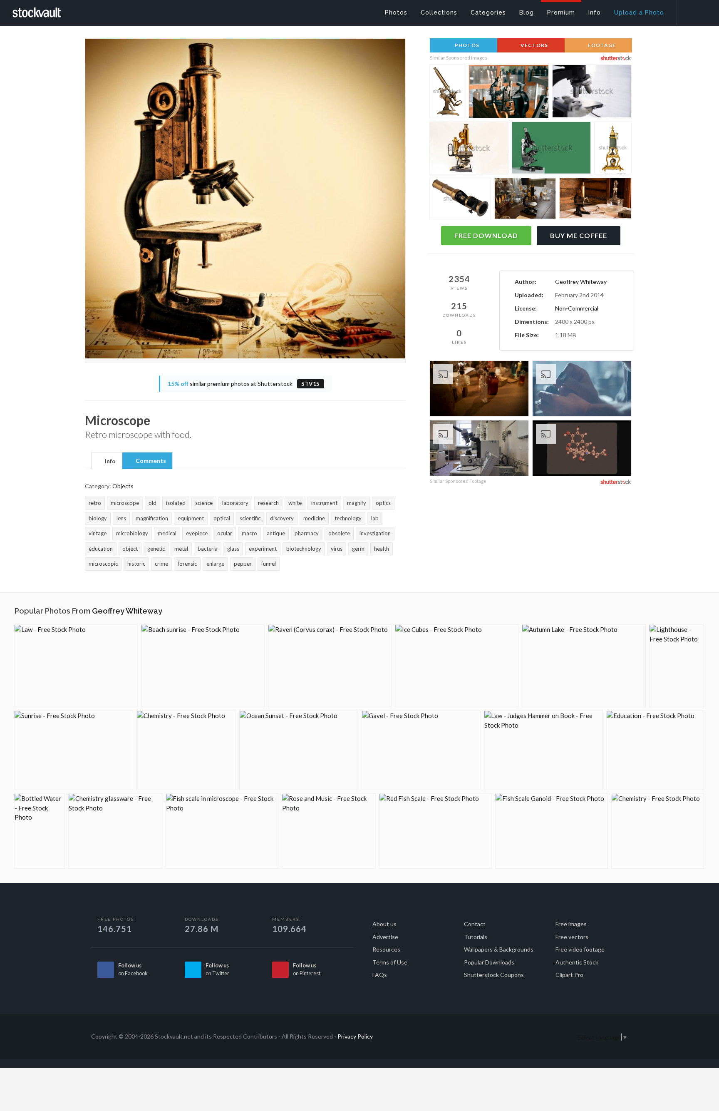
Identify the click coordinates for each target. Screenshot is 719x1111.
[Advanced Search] (692, 10)
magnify (356, 503)
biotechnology (303, 548)
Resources (386, 949)
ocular (224, 533)
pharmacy (307, 533)
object (130, 548)
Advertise (385, 936)
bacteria (208, 548)
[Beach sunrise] (202, 666)
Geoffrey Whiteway (581, 281)
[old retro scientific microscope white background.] (592, 93)
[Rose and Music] (328, 831)
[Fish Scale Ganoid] (551, 831)
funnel (268, 563)
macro (249, 533)
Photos (466, 45)
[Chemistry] (186, 750)
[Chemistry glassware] (115, 831)
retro (95, 503)
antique (276, 533)
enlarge (215, 563)
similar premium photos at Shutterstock (244, 383)
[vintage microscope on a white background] (469, 150)
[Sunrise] (74, 750)
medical (167, 533)
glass (233, 548)
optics (383, 503)
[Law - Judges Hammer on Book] (543, 750)
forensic (187, 563)
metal (181, 548)
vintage (98, 533)
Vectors (533, 45)
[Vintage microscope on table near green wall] (551, 149)
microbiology (132, 533)
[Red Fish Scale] (435, 831)
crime (161, 563)
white (295, 503)
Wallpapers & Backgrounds (498, 949)
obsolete (339, 533)
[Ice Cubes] (456, 666)
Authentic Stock (576, 962)
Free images (571, 923)
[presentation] (107, 461)
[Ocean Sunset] (299, 750)
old (152, 503)
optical (221, 518)
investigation (375, 533)
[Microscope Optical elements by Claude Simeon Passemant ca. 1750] (613, 148)
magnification (152, 518)
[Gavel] (421, 750)
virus (336, 548)
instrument (324, 503)
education (101, 548)
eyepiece (197, 533)
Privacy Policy (355, 1036)
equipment (191, 518)
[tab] (106, 460)
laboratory (235, 503)
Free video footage (580, 949)
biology (98, 518)
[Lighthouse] (677, 666)
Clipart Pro (569, 974)
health (381, 548)
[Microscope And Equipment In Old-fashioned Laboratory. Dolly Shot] (479, 449)
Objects (123, 486)
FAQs (379, 974)
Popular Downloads (489, 962)
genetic (156, 548)
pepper (243, 563)
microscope (125, 503)
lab (375, 518)
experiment (263, 548)
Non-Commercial (576, 308)
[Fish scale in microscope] (222, 831)
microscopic (103, 563)
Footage (601, 45)
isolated (176, 503)
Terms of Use (389, 962)
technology (348, 518)
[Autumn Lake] (583, 666)
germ (358, 548)
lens (121, 518)
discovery (282, 518)
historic (136, 563)
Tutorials (475, 936)
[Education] (655, 750)
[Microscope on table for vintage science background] (508, 93)
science (204, 503)
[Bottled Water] (39, 831)
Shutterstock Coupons (494, 974)
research (268, 503)
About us (384, 923)
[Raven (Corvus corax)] (329, 666)
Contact (475, 923)
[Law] (76, 666)
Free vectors (571, 936)
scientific (250, 518)
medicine (314, 518)
